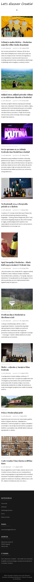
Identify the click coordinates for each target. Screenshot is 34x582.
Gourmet (4, 259)
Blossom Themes (21, 577)
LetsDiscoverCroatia (19, 575)
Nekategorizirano (6, 510)
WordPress (18, 579)
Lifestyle (4, 92)
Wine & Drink (6, 39)
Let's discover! (7, 48)
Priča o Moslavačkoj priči (12, 412)
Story (3, 514)
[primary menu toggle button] (17, 10)
